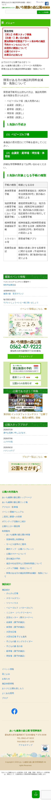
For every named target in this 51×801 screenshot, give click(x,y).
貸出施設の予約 (13, 558)
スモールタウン (13, 598)
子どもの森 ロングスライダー (19, 641)
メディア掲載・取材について (19, 568)
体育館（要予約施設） (16, 627)
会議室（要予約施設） (16, 622)
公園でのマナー (12, 51)
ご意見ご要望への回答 (12, 516)
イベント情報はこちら (31, 309)
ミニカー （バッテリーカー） (19, 612)
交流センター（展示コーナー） (20, 617)
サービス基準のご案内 (16, 544)
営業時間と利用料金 (15, 539)
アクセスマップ (25, 356)
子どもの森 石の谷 (14, 646)
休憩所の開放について (15, 48)
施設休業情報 (8, 683)
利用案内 (37, 65)
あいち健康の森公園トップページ (16, 65)
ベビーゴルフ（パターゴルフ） (20, 608)
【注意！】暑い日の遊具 (16, 38)
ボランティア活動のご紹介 (14, 521)
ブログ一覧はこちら (32, 457)
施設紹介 (6, 590)
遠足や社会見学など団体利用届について (24, 563)
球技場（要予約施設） (16, 656)
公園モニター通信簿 (11, 526)
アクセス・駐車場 (10, 507)
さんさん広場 (12, 593)
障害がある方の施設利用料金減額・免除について (26, 575)
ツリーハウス (12, 603)
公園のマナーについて (16, 554)
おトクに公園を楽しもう (13, 688)
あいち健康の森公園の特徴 (18, 534)
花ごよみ (6, 674)
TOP (36, 795)
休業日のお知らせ (13, 55)
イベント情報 (8, 669)
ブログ (5, 698)
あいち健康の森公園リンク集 (15, 502)
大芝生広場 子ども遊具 (16, 636)
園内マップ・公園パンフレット (20, 549)
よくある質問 (8, 693)
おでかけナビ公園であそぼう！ (15, 62)
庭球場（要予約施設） (16, 651)
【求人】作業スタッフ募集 (19, 34)
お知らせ (6, 679)
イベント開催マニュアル (13, 512)
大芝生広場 (11, 632)
